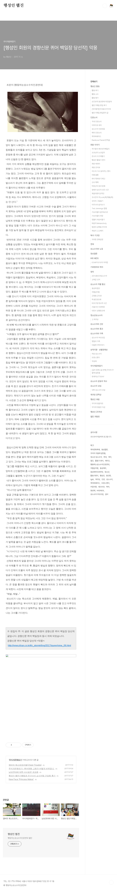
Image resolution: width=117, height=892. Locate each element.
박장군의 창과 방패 (98, 186)
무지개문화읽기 (15, 760)
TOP (111, 882)
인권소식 (93, 117)
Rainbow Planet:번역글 (101, 140)
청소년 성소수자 (96, 457)
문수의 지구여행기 (98, 156)
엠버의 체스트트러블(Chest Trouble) (25, 765)
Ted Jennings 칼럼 (99, 208)
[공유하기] (14, 745)
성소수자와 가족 (96, 333)
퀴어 (107, 487)
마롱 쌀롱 (95, 175)
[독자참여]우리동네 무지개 (101, 109)
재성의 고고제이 (97, 231)
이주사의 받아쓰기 (98, 205)
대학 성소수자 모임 (98, 390)
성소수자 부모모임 (98, 338)
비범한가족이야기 (98, 345)
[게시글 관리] (18, 745)
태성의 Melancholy (99, 223)
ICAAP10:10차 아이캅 (100, 262)
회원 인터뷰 (96, 167)
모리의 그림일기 (97, 201)
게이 (109, 457)
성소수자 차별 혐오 (97, 284)
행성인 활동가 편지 (98, 160)
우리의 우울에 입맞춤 (97, 453)
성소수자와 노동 (96, 249)
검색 (105, 6)
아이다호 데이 (97, 125)
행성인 (102, 476)
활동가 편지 (99, 461)
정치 (92, 272)
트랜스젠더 (96, 357)
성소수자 (109, 479)
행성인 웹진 (13, 6)
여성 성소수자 (97, 354)
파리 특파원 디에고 (98, 179)
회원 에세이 (96, 164)
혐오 (92, 461)
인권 (103, 479)
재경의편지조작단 (98, 193)
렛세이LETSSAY (98, 376)
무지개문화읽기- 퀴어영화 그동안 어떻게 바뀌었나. (31, 768)
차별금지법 (96, 292)
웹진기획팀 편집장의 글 (100, 113)
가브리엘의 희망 (97, 216)
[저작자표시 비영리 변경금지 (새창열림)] (37, 745)
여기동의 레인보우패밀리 (100, 149)
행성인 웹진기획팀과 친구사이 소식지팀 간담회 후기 (32, 775)
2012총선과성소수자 (99, 276)
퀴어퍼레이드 (96, 136)
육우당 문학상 (95, 395)
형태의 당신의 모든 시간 (100, 190)
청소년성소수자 (96, 315)
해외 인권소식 (97, 133)
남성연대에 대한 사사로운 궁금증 (23, 772)
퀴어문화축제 (95, 450)
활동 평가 (95, 98)
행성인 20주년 (96, 412)
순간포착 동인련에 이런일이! (102, 102)
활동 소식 (95, 94)
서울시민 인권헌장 (98, 307)
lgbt (92, 479)
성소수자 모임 (95, 386)
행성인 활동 (95, 86)
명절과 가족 (96, 341)
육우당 (97, 479)
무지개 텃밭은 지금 (98, 407)
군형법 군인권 (97, 296)
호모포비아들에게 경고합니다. (101, 437)
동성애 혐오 (96, 288)
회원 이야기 (95, 145)
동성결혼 (93, 253)
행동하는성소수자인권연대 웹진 (20, 838)
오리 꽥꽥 (95, 182)
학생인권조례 (96, 299)
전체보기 (93, 81)
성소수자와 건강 (96, 324)
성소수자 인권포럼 (98, 129)
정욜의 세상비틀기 (98, 220)
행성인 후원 (95, 399)
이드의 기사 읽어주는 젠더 (101, 171)
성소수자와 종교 (96, 329)
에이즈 (107, 461)
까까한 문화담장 (97, 239)
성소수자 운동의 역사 (98, 381)
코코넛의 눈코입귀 (98, 153)
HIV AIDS (94, 258)
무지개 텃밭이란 (97, 403)
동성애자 (103, 468)
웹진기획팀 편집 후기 (99, 105)
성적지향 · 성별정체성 (99, 350)
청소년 (107, 472)
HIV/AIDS (100, 490)
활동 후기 (95, 90)
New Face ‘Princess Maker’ (21, 779)
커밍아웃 (93, 487)
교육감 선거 (96, 280)
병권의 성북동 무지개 (99, 227)
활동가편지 (94, 476)
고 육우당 (95, 319)
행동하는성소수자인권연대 (99, 464)
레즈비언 (101, 487)
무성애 (94, 361)
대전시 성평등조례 (98, 311)
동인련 (108, 476)
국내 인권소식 (97, 121)
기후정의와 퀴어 (96, 267)
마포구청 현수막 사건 (99, 303)
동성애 (92, 490)
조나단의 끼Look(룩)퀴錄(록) (102, 197)
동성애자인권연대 (96, 472)
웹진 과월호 (95, 416)
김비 (106, 494)
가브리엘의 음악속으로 (100, 212)
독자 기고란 (95, 235)
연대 (92, 244)
